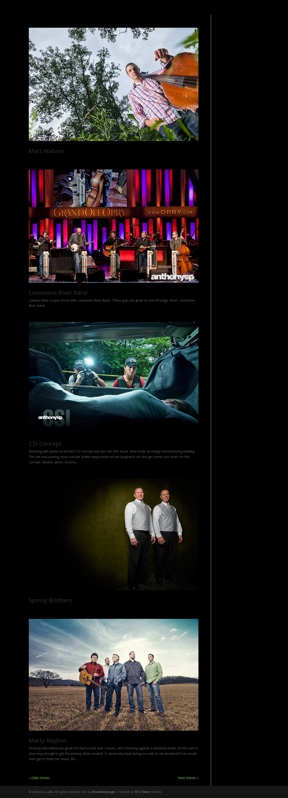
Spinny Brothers (50, 600)
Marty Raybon (48, 740)
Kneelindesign (103, 792)
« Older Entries (39, 778)
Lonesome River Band (58, 292)
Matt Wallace (46, 151)
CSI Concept (45, 443)
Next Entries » (188, 778)
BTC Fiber (142, 792)
